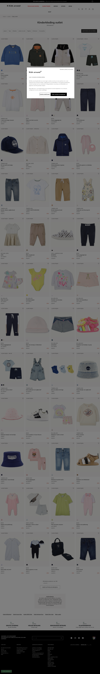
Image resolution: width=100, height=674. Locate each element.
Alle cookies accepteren (58, 94)
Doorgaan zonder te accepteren (66, 69)
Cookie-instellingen (45, 94)
